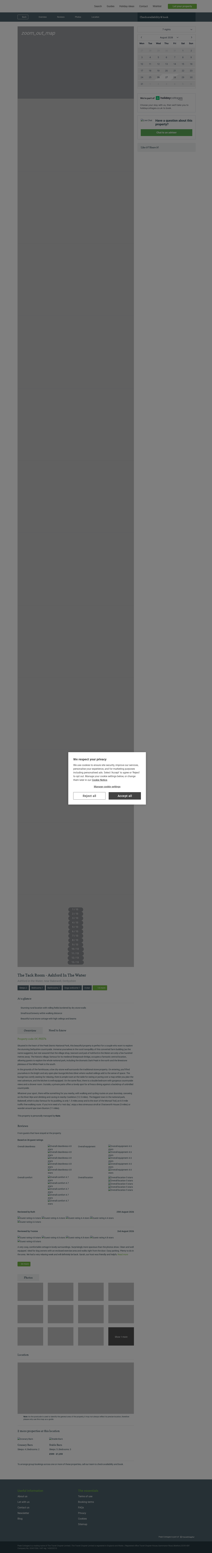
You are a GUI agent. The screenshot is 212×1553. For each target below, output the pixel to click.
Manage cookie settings (107, 786)
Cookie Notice (99, 780)
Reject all (89, 796)
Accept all (125, 796)
